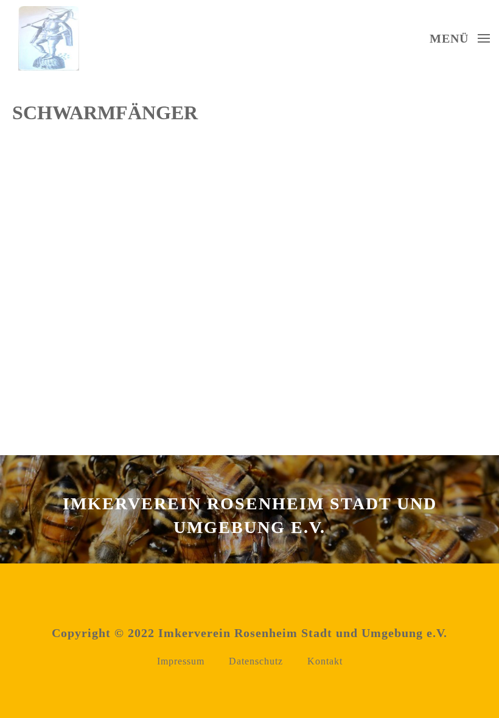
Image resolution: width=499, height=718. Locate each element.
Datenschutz (256, 661)
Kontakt (325, 661)
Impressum (180, 661)
